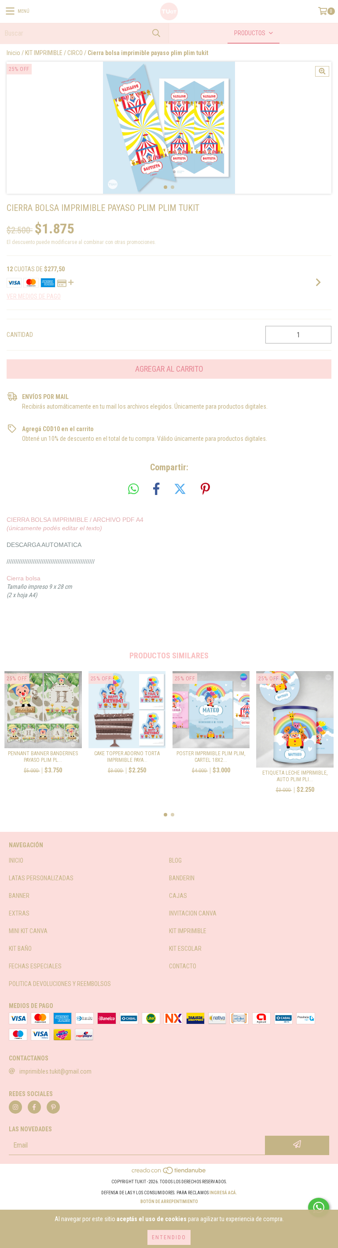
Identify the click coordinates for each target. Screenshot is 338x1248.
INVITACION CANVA (193, 913)
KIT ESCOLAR (185, 948)
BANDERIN (182, 878)
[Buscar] (156, 33)
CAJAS (178, 895)
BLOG (175, 860)
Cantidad (20, 334)
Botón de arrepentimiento (169, 1201)
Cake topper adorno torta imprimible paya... (127, 756)
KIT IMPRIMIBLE (43, 52)
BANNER (19, 895)
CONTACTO (182, 966)
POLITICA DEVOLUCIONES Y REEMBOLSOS (60, 983)
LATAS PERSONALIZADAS (41, 878)
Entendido (169, 1237)
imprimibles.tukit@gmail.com (55, 1071)
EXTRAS (19, 913)
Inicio (13, 52)
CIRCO (75, 52)
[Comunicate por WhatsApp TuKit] (318, 1207)
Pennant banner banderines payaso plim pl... (43, 756)
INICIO (16, 860)
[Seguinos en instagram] (15, 1107)
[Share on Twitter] (180, 489)
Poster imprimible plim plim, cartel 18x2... (210, 756)
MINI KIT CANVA (28, 930)
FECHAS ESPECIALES (35, 966)
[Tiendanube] (169, 1172)
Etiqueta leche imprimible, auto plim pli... (294, 776)
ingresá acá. (223, 1192)
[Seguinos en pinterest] (53, 1107)
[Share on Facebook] (156, 489)
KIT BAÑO (20, 948)
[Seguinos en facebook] (34, 1107)
